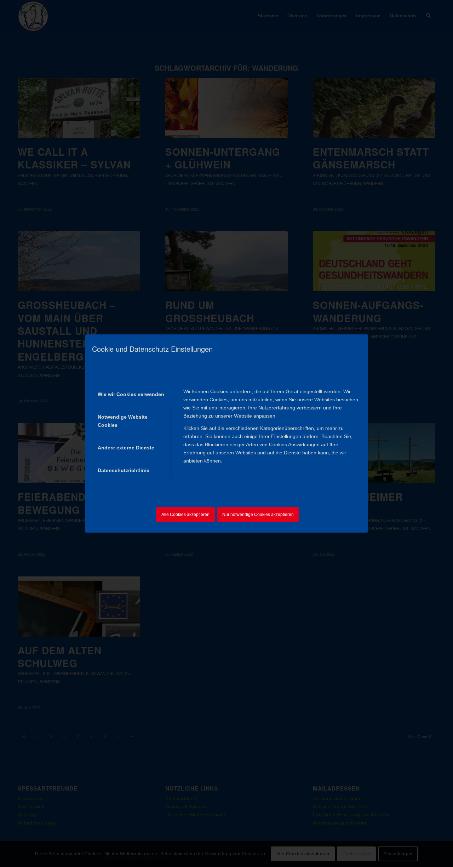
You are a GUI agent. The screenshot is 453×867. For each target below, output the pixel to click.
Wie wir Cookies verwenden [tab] (131, 394)
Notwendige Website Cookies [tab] (123, 421)
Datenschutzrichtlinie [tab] (123, 470)
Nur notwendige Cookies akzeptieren (258, 514)
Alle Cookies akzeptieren (185, 514)
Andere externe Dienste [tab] (126, 447)
